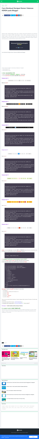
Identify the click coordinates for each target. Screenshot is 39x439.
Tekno (24, 407)
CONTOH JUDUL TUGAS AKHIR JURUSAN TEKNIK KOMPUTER (16, 386)
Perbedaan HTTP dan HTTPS (23, 358)
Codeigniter (21, 406)
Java (15, 407)
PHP (21, 407)
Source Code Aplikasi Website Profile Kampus (14, 390)
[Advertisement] (19, 25)
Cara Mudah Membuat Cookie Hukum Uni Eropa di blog (15, 398)
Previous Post (4, 363)
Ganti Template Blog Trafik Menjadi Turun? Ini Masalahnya (15, 358)
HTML (13, 407)
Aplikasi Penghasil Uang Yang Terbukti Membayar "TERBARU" (33, 358)
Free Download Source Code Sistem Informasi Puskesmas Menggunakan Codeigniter (20, 394)
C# (15, 406)
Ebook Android (32, 406)
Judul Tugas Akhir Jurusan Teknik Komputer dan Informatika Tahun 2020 (6, 359)
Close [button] (33, 436)
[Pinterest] (17, 15)
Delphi (25, 406)
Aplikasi (7, 406)
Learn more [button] (7, 437)
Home (3, 6)
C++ (18, 406)
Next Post (35, 363)
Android (3, 406)
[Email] (21, 15)
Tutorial (5, 6)
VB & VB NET (31, 407)
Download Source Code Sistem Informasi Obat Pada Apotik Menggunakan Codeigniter (20, 382)
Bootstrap (13, 406)
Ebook (28, 406)
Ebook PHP (3, 407)
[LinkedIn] (19, 15)
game (10, 407)
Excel (7, 407)
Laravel (18, 407)
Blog (9, 406)
